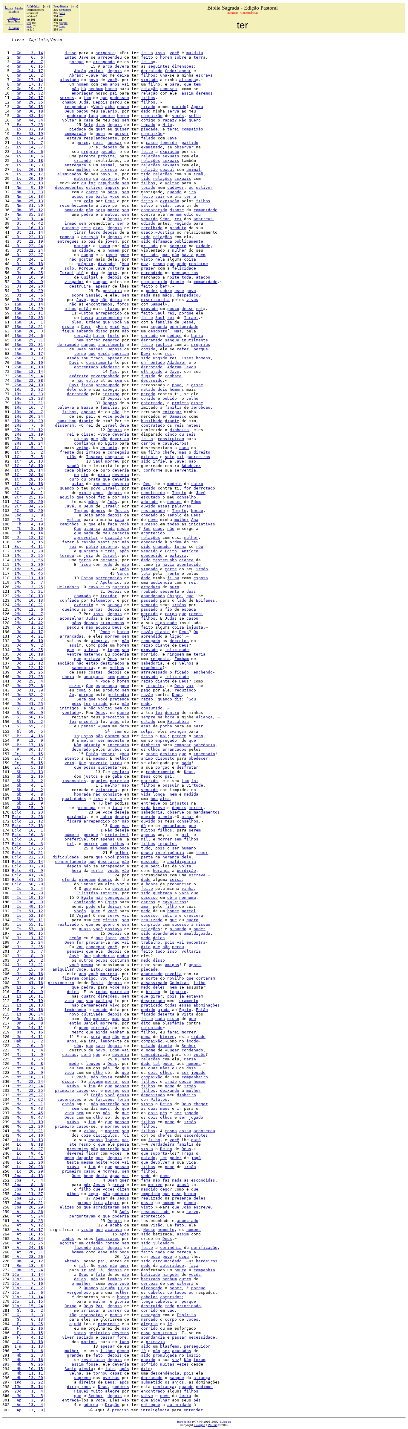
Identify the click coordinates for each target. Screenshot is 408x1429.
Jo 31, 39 (27, 690)
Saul (160, 313)
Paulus (212, 1425)
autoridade (172, 1265)
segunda (159, 326)
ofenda (69, 879)
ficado (148, 1014)
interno (108, 546)
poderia (120, 654)
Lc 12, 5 (27, 1158)
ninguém (175, 654)
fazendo (82, 1247)
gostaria (112, 290)
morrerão (109, 1104)
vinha (188, 888)
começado (150, 1315)
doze (86, 1135)
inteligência (169, 852)
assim (188, 93)
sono (198, 736)
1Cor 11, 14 (27, 1297)
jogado (198, 1072)
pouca (147, 852)
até (80, 272)
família (163, 322)
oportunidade (184, 326)
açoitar (68, 1243)
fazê (114, 978)
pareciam (119, 781)
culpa (147, 731)
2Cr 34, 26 (27, 506)
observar (184, 147)
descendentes (69, 187)
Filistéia (87, 893)
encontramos (99, 304)
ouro (105, 470)
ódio (189, 214)
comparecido (154, 210)
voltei (105, 708)
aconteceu (204, 1131)
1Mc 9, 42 (27, 569)
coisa (190, 259)
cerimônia (171, 1247)
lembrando (75, 1009)
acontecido (153, 533)
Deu (147, 483)
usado (147, 232)
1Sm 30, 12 (27, 349)
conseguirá (117, 897)
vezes (183, 1364)
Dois (88, 515)
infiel (160, 461)
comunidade (205, 210)
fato (117, 807)
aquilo (67, 497)
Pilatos (159, 1099)
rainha (88, 542)
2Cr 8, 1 (27, 492)
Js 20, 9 (27, 281)
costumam (119, 960)
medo (107, 564)
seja (100, 210)
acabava (113, 1229)
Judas (92, 618)
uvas (81, 349)
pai (113, 93)
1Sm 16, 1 (27, 322)
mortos (88, 1342)
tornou (67, 555)
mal (163, 736)
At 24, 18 (27, 1247)
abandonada (165, 933)
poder (152, 290)
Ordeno (93, 322)
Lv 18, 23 (27, 165)
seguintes (159, 66)
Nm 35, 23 (27, 214)
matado (148, 389)
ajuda (164, 1009)
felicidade (184, 268)
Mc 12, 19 (27, 1122)
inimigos (69, 708)
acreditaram (106, 1207)
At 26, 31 (27, 1252)
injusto (154, 685)
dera (124, 726)
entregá (70, 1400)
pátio (92, 546)
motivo (155, 1184)
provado (149, 308)
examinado (151, 147)
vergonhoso (79, 1292)
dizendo (106, 264)
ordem (176, 542)
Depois (100, 102)
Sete (88, 124)
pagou (82, 111)
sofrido (149, 1364)
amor (146, 906)
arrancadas (72, 636)
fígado (181, 672)
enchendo (203, 672)
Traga (188, 1153)
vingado (149, 569)
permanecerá (94, 1005)
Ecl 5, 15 (27, 763)
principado (189, 1306)
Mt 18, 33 (27, 1077)
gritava (92, 658)
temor (202, 852)
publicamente (188, 241)
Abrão (80, 71)
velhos (186, 663)
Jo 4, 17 (27, 632)
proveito (98, 763)
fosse (92, 1364)
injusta (194, 627)
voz (120, 884)
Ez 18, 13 (27, 1005)
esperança (106, 685)
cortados (176, 1292)
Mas (178, 331)
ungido (160, 358)
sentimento (165, 1333)
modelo (174, 483)
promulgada (165, 1355)
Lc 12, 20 (27, 1162)
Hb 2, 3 (27, 1355)
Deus (69, 111)
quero (195, 120)
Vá (126, 1256)
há (83, 88)
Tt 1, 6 (27, 1351)
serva (173, 111)
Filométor (101, 600)
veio (69, 763)
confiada (69, 600)
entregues (68, 241)
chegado (149, 515)
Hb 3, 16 (27, 1359)
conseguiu (118, 452)
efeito (110, 920)
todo (169, 1306)
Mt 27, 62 (27, 1099)
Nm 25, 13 (27, 201)
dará (196, 1140)
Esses (188, 358)
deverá (122, 66)
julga (123, 1288)
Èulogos (225, 1421)
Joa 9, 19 (27, 1189)
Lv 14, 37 (27, 147)
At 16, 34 (27, 1238)
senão (75, 938)
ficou (87, 385)
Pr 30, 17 (27, 749)
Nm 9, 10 (27, 187)
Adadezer (176, 362)
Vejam (82, 915)
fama (146, 1180)
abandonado (153, 596)
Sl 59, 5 (27, 731)
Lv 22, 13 (27, 183)
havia (188, 255)
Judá (83, 102)
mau (106, 533)
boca (112, 192)
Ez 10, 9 (27, 991)
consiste (112, 794)
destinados (112, 663)
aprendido (151, 636)
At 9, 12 (27, 1225)
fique (68, 331)
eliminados (69, 174)
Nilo (167, 124)
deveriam (119, 439)
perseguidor (197, 1346)
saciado (84, 1337)
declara (120, 772)
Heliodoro (68, 587)
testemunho (165, 560)
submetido (151, 1382)
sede (146, 1175)
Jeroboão (200, 407)
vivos (192, 299)
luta (146, 573)
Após (124, 569)
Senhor (88, 884)
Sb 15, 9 (27, 807)
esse (179, 290)
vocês (178, 115)
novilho (175, 978)
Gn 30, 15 (27, 106)
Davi (86, 326)
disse (70, 53)
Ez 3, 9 (27, 987)
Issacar (94, 456)
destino (168, 754)
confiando (85, 902)
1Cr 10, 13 (27, 461)
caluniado (151, 1027)
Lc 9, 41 (27, 1153)
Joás (112, 501)
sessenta (169, 591)
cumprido (150, 924)
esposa (201, 578)
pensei (107, 754)
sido (146, 241)
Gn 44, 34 (27, 120)
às (186, 1180)
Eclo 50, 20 (27, 884)
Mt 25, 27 (27, 1095)
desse (188, 308)
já (157, 564)
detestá (89, 237)
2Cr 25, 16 (27, 497)
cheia (68, 676)
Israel (67, 272)
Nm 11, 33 (27, 192)
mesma (87, 965)
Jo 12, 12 (27, 663)
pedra (87, 214)
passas (95, 349)
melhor (88, 740)
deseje (122, 830)
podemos (120, 1386)
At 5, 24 (27, 1216)
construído (153, 492)
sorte (116, 798)
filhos (148, 75)
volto (92, 380)
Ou (196, 632)
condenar (95, 947)
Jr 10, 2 (27, 960)
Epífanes (205, 600)
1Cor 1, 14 (27, 1274)
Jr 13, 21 (27, 965)
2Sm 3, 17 (27, 353)
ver (60, 29)
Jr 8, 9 (27, 956)
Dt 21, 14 (27, 232)
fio (168, 609)
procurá (94, 942)
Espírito (186, 1315)
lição (176, 636)
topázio (178, 991)
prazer (148, 268)
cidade (203, 246)
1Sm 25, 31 (27, 340)
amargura (93, 676)
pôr (87, 1184)
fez (101, 497)
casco (152, 142)
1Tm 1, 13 (27, 1346)
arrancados (174, 749)
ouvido (148, 506)
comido (148, 349)
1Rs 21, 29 (27, 421)
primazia (155, 1342)
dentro (172, 712)
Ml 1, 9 (27, 1054)
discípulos (105, 1135)
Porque (86, 268)
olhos (70, 308)
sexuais (170, 156)
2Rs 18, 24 (27, 443)
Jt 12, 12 (27, 537)
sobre (180, 57)
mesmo (159, 264)
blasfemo (169, 1346)
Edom (196, 501)
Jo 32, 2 (27, 694)
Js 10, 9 (27, 277)
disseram (64, 425)
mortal (189, 911)
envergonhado (105, 376)
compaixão (151, 115)
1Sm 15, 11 (27, 313)
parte (147, 857)
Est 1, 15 (27, 542)
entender (193, 1410)
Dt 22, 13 (27, 237)
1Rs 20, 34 (27, 416)
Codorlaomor (178, 71)
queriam (120, 353)
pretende (119, 699)
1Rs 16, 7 (27, 407)
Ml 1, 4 (27, 1050)
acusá (183, 1184)
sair (160, 196)
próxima (106, 156)
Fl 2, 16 (27, 1328)
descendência (165, 1373)
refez (183, 349)
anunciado (151, 974)
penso (87, 726)
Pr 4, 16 (27, 736)
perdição (186, 870)
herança (108, 560)
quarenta (88, 551)
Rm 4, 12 (27, 1261)
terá (29, 23)
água (114, 1175)
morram (81, 246)
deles (159, 938)
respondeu (75, 106)
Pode (105, 632)
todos (68, 1238)
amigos (172, 965)
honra (152, 884)
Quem (105, 726)
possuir (170, 785)
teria (199, 654)
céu (77, 1045)
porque (76, 62)
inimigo (111, 394)
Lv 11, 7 (27, 142)
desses (91, 623)
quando (174, 192)
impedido (150, 1193)
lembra (107, 1041)
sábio (106, 816)
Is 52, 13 (27, 915)
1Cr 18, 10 (27, 465)
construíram (171, 439)
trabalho (150, 942)
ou (95, 178)
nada (146, 295)
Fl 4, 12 (27, 1337)
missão (203, 924)
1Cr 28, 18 (27, 483)
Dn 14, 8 (27, 1023)
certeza (149, 1283)
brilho (153, 991)
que (187, 84)
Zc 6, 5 (27, 1045)
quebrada (162, 893)
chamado (161, 546)
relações (150, 156)
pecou (73, 627)
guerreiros (198, 456)
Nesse (149, 1229)
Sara (174, 84)
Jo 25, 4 (27, 681)
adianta (92, 745)
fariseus (105, 1099)
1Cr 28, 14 (27, 470)
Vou (125, 264)
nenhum (95, 88)
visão (156, 1225)
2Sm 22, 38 (27, 380)
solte (195, 115)
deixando (169, 1090)
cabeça (110, 389)
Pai (99, 1306)
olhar (188, 816)
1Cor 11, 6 (27, 1292)
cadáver (175, 187)
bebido (169, 398)
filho (154, 84)
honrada (82, 794)
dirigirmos (79, 1386)
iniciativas (202, 524)
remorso (111, 340)
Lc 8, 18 (27, 1144)
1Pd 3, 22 (27, 1382)
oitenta (149, 456)
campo (87, 255)
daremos (204, 93)
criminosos (112, 623)
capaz (116, 1373)
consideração (155, 1054)
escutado (150, 497)
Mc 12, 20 (27, 1126)
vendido (149, 605)
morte (171, 569)
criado (100, 703)
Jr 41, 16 (27, 982)
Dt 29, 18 (27, 264)
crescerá (193, 915)
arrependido (109, 313)
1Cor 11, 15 (27, 1301)
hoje (112, 272)
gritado (149, 246)
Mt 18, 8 (27, 1068)
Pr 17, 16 (27, 745)
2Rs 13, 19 (27, 434)
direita (87, 1382)
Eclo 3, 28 (27, 816)
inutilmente (195, 340)
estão (85, 308)
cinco (171, 434)
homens (203, 358)
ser (101, 740)
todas (173, 524)
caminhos (69, 524)
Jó (71, 694)
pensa (123, 1144)
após (124, 551)
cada (179, 205)
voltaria (191, 951)
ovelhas (111, 1377)
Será (81, 699)
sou (84, 358)
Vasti (104, 542)
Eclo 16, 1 (27, 830)
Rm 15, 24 (27, 1270)
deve (124, 425)
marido (179, 106)
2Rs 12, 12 (27, 430)
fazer (68, 542)
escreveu (203, 1207)
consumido (151, 708)
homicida (74, 210)
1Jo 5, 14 (27, 1386)
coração (82, 335)
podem (123, 956)
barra (197, 335)
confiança (85, 443)
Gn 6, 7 (27, 62)
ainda (73, 358)
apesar (115, 142)
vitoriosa (106, 790)
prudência (151, 667)
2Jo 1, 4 (27, 1391)
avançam (177, 731)
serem (195, 830)
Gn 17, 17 (27, 84)
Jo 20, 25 (27, 672)
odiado (148, 223)
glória (122, 1301)
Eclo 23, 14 (27, 861)
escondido (151, 272)
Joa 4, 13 (27, 1175)
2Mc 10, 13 (27, 596)
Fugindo (182, 223)
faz (166, 1180)
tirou (116, 763)
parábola (76, 816)
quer (124, 1180)
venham (117, 1032)
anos (114, 84)
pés (106, 1068)
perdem (179, 736)
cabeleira (166, 1301)
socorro (178, 246)
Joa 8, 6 (27, 1184)
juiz (88, 555)
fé (169, 1324)
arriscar (90, 1310)
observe (175, 812)
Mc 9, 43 (27, 1108)
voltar (69, 120)
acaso (78, 196)
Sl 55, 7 (27, 726)
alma (165, 798)
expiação (169, 151)
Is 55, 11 (27, 920)
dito (146, 947)
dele (71, 389)
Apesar (100, 1198)
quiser (122, 129)
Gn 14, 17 (27, 71)
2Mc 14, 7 (27, 614)
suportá (159, 1153)
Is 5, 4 (27, 888)
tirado (148, 106)
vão (125, 870)
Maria (190, 1059)
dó (143, 825)
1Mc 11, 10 (27, 578)
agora (195, 965)
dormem (112, 736)
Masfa (97, 982)
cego (157, 528)
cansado (113, 969)
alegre (112, 1202)
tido (146, 174)
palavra (65, 407)
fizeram (70, 978)
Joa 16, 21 (27, 1202)
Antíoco (190, 551)
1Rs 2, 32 (27, 389)
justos (91, 776)
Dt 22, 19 (27, 241)
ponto (116, 1315)
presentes (77, 1149)
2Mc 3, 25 (27, 587)
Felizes (65, 1207)
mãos (167, 295)
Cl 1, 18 (27, 1342)
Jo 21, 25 (27, 676)
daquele (84, 1158)
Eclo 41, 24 (27, 875)
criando (82, 160)
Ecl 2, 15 (27, 754)
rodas (102, 991)
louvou (93, 1063)
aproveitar (86, 537)
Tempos (81, 510)
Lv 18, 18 (27, 160)
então (75, 1023)
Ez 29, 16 (27, 1009)
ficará (74, 821)
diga (184, 1256)
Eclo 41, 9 (27, 870)
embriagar (82, 93)
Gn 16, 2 (27, 75)
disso (102, 331)
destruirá (80, 286)
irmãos (93, 452)
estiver (94, 187)
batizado (150, 1274)
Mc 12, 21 (27, 1131)
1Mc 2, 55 (27, 555)
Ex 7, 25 (27, 124)
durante (70, 228)
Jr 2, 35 (27, 947)
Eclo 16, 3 (27, 834)
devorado (81, 749)
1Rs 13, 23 (27, 398)
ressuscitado (155, 1211)
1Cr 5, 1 (27, 448)
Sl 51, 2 (27, 721)
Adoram (174, 367)
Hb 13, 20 (27, 1377)
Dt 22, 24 (27, 246)
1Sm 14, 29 (27, 308)
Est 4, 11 (27, 546)
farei (111, 938)
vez (61, 16)
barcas (95, 609)
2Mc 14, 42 (27, 623)
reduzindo (185, 690)
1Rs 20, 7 (27, 412)
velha (75, 1373)
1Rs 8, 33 (27, 394)
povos (102, 960)
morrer (196, 807)
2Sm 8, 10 (27, 362)
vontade (70, 712)
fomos (123, 304)
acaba (116, 1225)
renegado (150, 641)
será (95, 1036)
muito (97, 1391)
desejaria (108, 861)
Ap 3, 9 (27, 1400)
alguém (95, 1081)
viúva (73, 1086)
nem (80, 340)
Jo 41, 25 (27, 703)
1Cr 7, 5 (27, 456)
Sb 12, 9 (27, 803)
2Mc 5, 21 (27, 591)
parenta (87, 156)
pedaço (174, 335)
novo (153, 519)
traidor (108, 596)
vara (184, 893)
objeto (83, 470)
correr (115, 1310)
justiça (163, 344)
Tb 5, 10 (27, 528)
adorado (149, 501)
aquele (107, 115)
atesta (86, 1368)
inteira (108, 893)
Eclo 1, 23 (27, 812)
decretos (179, 641)
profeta (180, 403)
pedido (148, 1009)
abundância (153, 1337)
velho (192, 398)
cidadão (94, 1243)
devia (106, 1077)
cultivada (92, 1014)
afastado (69, 79)
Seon (165, 219)
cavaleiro (99, 587)
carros (148, 443)
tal (156, 1063)
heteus (193, 425)
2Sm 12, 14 (27, 371)
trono (62, 26)
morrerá (108, 974)
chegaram (114, 456)
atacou (203, 277)
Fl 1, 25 (27, 1324)
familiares (107, 1238)
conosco (168, 88)
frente (67, 452)
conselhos (187, 821)
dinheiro (179, 430)
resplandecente (100, 138)
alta (110, 884)
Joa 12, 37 (27, 1198)
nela (160, 259)
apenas (148, 834)
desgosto (157, 331)
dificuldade (66, 857)
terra (199, 57)
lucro (94, 232)
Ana (194, 519)
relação (149, 88)
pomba (166, 726)
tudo (146, 848)
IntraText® (184, 1421)
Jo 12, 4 (27, 658)
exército (78, 376)
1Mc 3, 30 (27, 564)
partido (190, 142)
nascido (149, 861)
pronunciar (179, 884)
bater (99, 335)
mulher (83, 169)
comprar (182, 745)
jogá (196, 1158)
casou (192, 618)
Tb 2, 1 (27, 519)
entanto (108, 448)
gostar (86, 259)
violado (149, 79)
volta (185, 866)
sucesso (149, 524)
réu (199, 546)
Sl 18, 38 (27, 708)
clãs (71, 456)
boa (154, 798)
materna (82, 178)
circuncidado (167, 1261)
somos (80, 1333)
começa (67, 237)
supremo (82, 1377)
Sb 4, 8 (27, 794)
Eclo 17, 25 (27, 848)
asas (146, 726)
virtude (194, 785)
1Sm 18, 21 (27, 326)
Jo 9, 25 (27, 649)
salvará (185, 1283)
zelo (88, 201)
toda (186, 277)
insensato (118, 745)
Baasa (87, 407)
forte (113, 335)
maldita (194, 53)
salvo (147, 205)
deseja (122, 812)
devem (123, 1351)
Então (70, 57)
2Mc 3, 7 (27, 582)
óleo (76, 322)
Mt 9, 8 (27, 1063)
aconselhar (72, 618)
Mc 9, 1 (27, 1104)
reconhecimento (76, 205)
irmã (198, 174)
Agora (197, 106)
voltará (116, 268)
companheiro (195, 1077)
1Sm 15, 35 (27, 317)
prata (104, 474)
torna (180, 546)
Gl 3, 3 (27, 1315)
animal (107, 165)
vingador (74, 281)
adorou (91, 1404)
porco (82, 142)
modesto (116, 740)
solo (69, 268)
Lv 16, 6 (27, 151)
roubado (149, 591)
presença (181, 1198)
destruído (151, 380)
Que (77, 528)
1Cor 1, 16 (27, 1279)
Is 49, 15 (27, 906)
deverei (75, 1153)
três (110, 551)
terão (29, 26)
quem (100, 129)
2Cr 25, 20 (27, 501)
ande (181, 264)
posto (147, 1202)
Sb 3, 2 (27, 781)
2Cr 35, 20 (27, 510)
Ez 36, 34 (27, 1014)
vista (188, 1014)
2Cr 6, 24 (27, 488)
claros (112, 308)
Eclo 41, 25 (27, 879)
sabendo (84, 331)
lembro (115, 1279)
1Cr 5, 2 (27, 452)
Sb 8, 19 (27, 798)
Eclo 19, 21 (27, 852)
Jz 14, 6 (27, 295)
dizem (75, 685)
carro (197, 483)
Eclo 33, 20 (27, 866)
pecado (107, 151)
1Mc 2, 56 (27, 560)
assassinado (154, 982)
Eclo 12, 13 (27, 825)
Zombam (181, 658)
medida (191, 794)
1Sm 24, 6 (27, 335)
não (104, 75)
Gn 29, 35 (27, 102)
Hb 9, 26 (27, 1364)
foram (123, 1099)
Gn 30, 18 (27, 111)
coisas (81, 439)
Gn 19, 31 (27, 88)
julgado (161, 1243)
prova (118, 1184)
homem (166, 57)
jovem (111, 241)
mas (166, 255)
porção (162, 767)
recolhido (151, 228)
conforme (198, 264)
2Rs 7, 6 (27, 425)
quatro (88, 996)
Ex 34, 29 (27, 138)
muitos (148, 830)
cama (184, 448)
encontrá (88, 721)
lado (181, 600)
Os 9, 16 (27, 1032)
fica (98, 1202)
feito (147, 53)
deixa (123, 75)
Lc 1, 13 (27, 1140)
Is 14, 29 (27, 893)
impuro (112, 187)
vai (125, 84)
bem (163, 286)
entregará (75, 165)
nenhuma (187, 897)
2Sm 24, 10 (27, 385)
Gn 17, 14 (27, 79)
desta (102, 1175)
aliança (187, 79)
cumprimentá (99, 362)
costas (95, 672)
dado (146, 111)
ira (192, 192)
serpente (105, 53)
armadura (150, 587)
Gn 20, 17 (27, 97)
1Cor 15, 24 (27, 1306)
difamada (162, 241)
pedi (155, 866)
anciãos (65, 663)
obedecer (198, 758)
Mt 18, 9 (27, 1072)
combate (173, 376)
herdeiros (206, 1261)
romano (112, 1243)
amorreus (203, 219)
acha (110, 106)
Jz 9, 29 (27, 290)
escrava (204, 75)
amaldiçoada (197, 933)
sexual (167, 169)
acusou (115, 605)
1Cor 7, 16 (27, 1283)
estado (148, 721)
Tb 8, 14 (27, 533)
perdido (149, 614)
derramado (151, 340)
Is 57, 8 (27, 929)
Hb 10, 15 (27, 1368)
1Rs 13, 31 (27, 403)
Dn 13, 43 (27, 1018)
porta (62, 13)
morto (113, 210)
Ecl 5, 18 (27, 767)
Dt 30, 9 (27, 268)
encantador (174, 825)
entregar (172, 412)
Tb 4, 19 (27, 524)
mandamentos (207, 812)
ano (82, 974)
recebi (196, 614)
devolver (160, 1162)
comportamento (70, 861)
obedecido (151, 542)
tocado (148, 124)
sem (125, 120)
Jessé (188, 322)
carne (92, 192)
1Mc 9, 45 (27, 573)
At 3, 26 (27, 1211)
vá (126, 322)
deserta (166, 1014)
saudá (73, 465)
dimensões (183, 66)
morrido (149, 654)
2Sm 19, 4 (27, 376)
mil (180, 456)
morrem (112, 636)
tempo (80, 353)
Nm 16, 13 (27, 196)
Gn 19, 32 (27, 93)
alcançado (151, 1288)
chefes (165, 1135)
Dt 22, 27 (27, 255)
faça (93, 115)
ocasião (113, 537)
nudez (199, 929)
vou (80, 947)
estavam (194, 996)
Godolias (179, 982)
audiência (161, 582)
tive (98, 798)
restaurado (153, 510)
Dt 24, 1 (27, 259)
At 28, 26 (27, 1256)
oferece (108, 169)
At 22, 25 (27, 1243)
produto (178, 228)
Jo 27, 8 (27, 685)
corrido (149, 1310)
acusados (181, 1351)
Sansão (93, 295)
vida (165, 205)
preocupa (86, 807)
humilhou (66, 421)
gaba (117, 776)
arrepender (112, 866)
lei (158, 712)
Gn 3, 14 (27, 53)
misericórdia (155, 299)
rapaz (168, 120)
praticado (151, 1005)
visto (147, 259)
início (193, 1355)
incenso (101, 483)
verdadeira (162, 1144)
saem (100, 1045)
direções (107, 996)
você (174, 53)
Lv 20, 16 (27, 169)
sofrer (93, 340)
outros (86, 960)
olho (98, 1072)
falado (148, 138)
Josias (122, 510)
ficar (92, 1153)
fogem (113, 649)
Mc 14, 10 (27, 1135)
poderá (122, 416)
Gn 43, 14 (27, 115)
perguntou (65, 9)
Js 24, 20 (27, 286)
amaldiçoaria (181, 861)
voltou (95, 71)
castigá (104, 1000)
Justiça (166, 232)
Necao (197, 510)
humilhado (151, 421)
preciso (120, 1410)
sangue (100, 281)
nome (150, 1050)
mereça (184, 1252)
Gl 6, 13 (27, 1319)
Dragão (112, 1404)
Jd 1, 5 (27, 1395)
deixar (115, 906)
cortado (149, 335)
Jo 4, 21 (27, 636)
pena (146, 1036)
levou (190, 367)
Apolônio (109, 582)
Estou (87, 313)
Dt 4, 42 (27, 223)
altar (78, 483)
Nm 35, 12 (27, 210)
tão (72, 1315)
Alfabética (33, 6)
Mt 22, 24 (27, 1081)
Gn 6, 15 (27, 66)
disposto (164, 758)
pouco (123, 106)
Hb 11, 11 (27, 1373)
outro (185, 1279)
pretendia (118, 694)
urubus (115, 749)
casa (88, 120)
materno (92, 654)
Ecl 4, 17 (27, 758)
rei (178, 219)
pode (124, 255)
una (163, 75)
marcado (149, 1319)
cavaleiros (174, 443)
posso (123, 528)
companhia (204, 1270)
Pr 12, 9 (27, 740)
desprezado (153, 1000)
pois (98, 142)
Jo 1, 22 (27, 627)
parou (116, 102)
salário (108, 111)
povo (93, 79)
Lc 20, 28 (27, 1167)
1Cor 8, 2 (27, 1288)
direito (202, 452)
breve (159, 807)
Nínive (167, 1036)
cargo (171, 614)
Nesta (73, 1162)
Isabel (112, 1140)
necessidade (202, 1337)
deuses (174, 501)
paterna (108, 178)
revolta (173, 974)
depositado (153, 1095)
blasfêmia (173, 1023)
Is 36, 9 (27, 902)
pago (146, 690)
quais (85, 929)
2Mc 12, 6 (27, 609)
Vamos (123, 573)
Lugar (173, 1050)
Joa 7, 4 (27, 1180)
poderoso (76, 115)
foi (87, 703)
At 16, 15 (27, 1234)
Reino (166, 1104)
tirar (80, 232)
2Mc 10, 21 (27, 605)
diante (177, 210)
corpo (171, 1319)
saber (176, 1288)
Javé (83, 57)
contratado (153, 425)
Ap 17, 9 (27, 1410)
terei (173, 129)
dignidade (166, 623)
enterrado (151, 403)
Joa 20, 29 (27, 1207)
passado (149, 600)
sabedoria (151, 663)
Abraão (72, 1261)
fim (87, 97)
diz (178, 699)
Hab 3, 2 (27, 1041)
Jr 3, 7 (27, 951)
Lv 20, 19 (27, 178)
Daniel (91, 1023)
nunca (123, 676)
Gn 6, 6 (27, 57)
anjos (178, 1382)
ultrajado (151, 371)
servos (67, 97)
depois (115, 71)
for (92, 183)
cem (104, 84)
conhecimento (160, 772)
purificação (204, 1247)
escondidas (203, 1180)
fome (122, 1337)
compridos (171, 1297)
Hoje (103, 326)
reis (179, 425)
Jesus (99, 1184)
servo (113, 915)
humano (189, 848)
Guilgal (89, 277)
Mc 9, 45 (27, 1113)
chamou (69, 102)
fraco (97, 358)
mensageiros (185, 272)
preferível (117, 834)
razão (147, 632)
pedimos (204, 1386)
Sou (147, 528)
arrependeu (110, 57)
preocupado (107, 385)
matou (111, 214)
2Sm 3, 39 (27, 358)
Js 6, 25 (27, 272)
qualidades (74, 798)
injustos (83, 736)
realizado (151, 920)
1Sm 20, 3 (27, 331)
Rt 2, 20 (27, 299)
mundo (190, 1202)
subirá (169, 915)
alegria (92, 528)
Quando (67, 488)
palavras (181, 506)
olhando (178, 929)
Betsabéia (178, 721)
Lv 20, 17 (27, 174)
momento (166, 1229)
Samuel (158, 304)
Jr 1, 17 (27, 938)
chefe (168, 452)
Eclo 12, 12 (27, 821)
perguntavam (82, 1216)
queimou (70, 609)
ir (179, 1108)
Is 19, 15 (27, 897)
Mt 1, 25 (27, 1059)
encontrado (153, 1391)
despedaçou (189, 295)
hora (76, 870)
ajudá (75, 1324)
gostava (113, 929)
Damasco (178, 416)
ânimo (147, 758)
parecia (120, 533)
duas (191, 591)
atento (72, 758)
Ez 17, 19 (27, 1000)
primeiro (64, 1090)
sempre (148, 717)
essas (164, 506)
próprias (200, 344)
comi (81, 690)
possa (90, 767)
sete (86, 228)
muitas (167, 1364)
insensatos (74, 781)
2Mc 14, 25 (27, 618)
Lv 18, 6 (27, 156)
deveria (120, 434)
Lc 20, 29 (27, 1171)
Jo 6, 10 (27, 641)
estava (74, 138)
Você (98, 106)
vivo (114, 1005)
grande (74, 1355)
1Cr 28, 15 (27, 479)
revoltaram (93, 1359)
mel (199, 308)
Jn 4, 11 (27, 1036)
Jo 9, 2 (27, 645)
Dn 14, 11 (27, 1027)
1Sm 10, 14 (27, 304)
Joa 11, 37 (27, 1193)
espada (189, 609)
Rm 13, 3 (27, 1265)
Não (182, 120)
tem (197, 84)
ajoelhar (160, 1400)
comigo (148, 120)
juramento (187, 1000)
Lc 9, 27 (27, 1149)
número (72, 834)
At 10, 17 (27, 1229)
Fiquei (81, 1391)
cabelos (156, 1292)
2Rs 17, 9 (27, 439)
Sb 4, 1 (27, 785)
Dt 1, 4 (27, 219)
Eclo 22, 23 (27, 857)
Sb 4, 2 (27, 790)
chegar (201, 1104)
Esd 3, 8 (27, 515)
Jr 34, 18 (27, 978)
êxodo (192, 1041)
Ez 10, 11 (27, 996)
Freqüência (60, 6)
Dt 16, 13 (27, 228)
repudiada (108, 183)
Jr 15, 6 (27, 969)
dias (100, 124)
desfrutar (187, 767)
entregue (150, 803)
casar (118, 618)
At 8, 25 (27, 1220)
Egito (111, 443)
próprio (63, 23)
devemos (120, 1333)
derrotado (151, 71)
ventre (74, 654)
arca (107, 66)
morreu (112, 461)
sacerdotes (69, 1099)
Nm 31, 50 (27, 205)
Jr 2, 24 (27, 942)
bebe (88, 1175)
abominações (207, 1005)
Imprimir (13, 11)
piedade (77, 129)
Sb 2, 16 (27, 776)
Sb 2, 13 (27, 772)
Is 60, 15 (27, 933)
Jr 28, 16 (27, 974)
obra (172, 897)
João (186, 1207)
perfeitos (99, 1333)
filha (173, 578)
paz (144, 264)
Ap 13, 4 (27, 1404)
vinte (85, 492)
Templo (179, 492)
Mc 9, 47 (27, 1117)
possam (122, 1086)
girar (156, 996)
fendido (168, 142)
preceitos (113, 717)
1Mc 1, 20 (27, 551)
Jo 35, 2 (27, 699)
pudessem (119, 97)
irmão (70, 223)
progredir (108, 1324)
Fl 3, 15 (27, 1333)
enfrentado (153, 362)
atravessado (154, 672)
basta (102, 196)
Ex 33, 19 (27, 129)
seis (191, 434)
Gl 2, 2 (27, 1310)
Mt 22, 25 (27, 1090)
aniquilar (63, 969)
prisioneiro (61, 982)
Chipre (174, 596)
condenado (192, 1050)
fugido (148, 376)
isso (160, 53)
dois (162, 389)
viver (68, 1337)
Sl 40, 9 (27, 712)
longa (159, 794)
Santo (70, 1368)
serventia (185, 470)
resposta (160, 658)
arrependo (104, 62)
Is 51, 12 (27, 911)
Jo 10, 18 (27, 654)
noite (173, 277)
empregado (166, 740)
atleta (91, 649)
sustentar (108, 767)
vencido (149, 219)
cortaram (205, 978)
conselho (186, 497)
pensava (75, 951)
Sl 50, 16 (27, 717)
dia (94, 272)
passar (107, 1337)
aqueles (99, 781)
